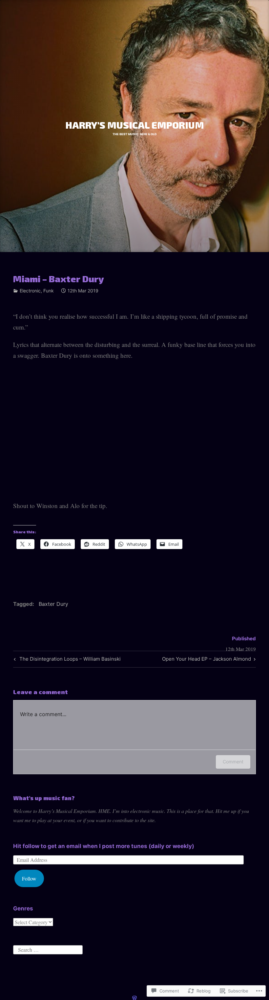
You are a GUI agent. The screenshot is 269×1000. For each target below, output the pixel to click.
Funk (48, 290)
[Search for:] (48, 949)
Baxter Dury (53, 604)
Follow (29, 878)
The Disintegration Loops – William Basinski (66, 660)
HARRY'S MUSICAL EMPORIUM (134, 125)
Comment (233, 761)
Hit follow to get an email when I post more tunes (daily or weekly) (103, 846)
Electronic (30, 290)
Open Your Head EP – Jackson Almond (206, 660)
